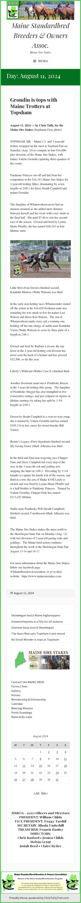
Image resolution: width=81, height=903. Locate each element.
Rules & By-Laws (21, 717)
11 (65, 759)
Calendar (17, 704)
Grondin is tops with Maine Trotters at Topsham (33, 106)
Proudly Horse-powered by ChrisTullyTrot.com (39, 898)
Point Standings (21, 712)
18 (65, 766)
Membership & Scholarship (28, 699)
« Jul (36, 793)
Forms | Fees (19, 686)
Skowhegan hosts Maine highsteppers (35, 615)
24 (57, 773)
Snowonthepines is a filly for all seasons (37, 621)
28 (32, 779)
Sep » (44, 793)
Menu (43, 61)
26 (15, 779)
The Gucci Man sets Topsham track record (38, 633)
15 (40, 766)
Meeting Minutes (22, 708)
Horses (15, 695)
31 (57, 779)
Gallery (16, 691)
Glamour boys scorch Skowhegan (32, 627)
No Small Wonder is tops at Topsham (35, 639)
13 (23, 766)
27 (23, 779)
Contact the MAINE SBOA (27, 682)
